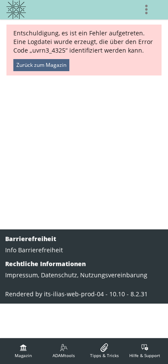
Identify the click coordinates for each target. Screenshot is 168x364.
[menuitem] (23, 351)
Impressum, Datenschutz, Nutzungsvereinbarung (76, 275)
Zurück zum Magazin (41, 65)
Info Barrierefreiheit (34, 250)
